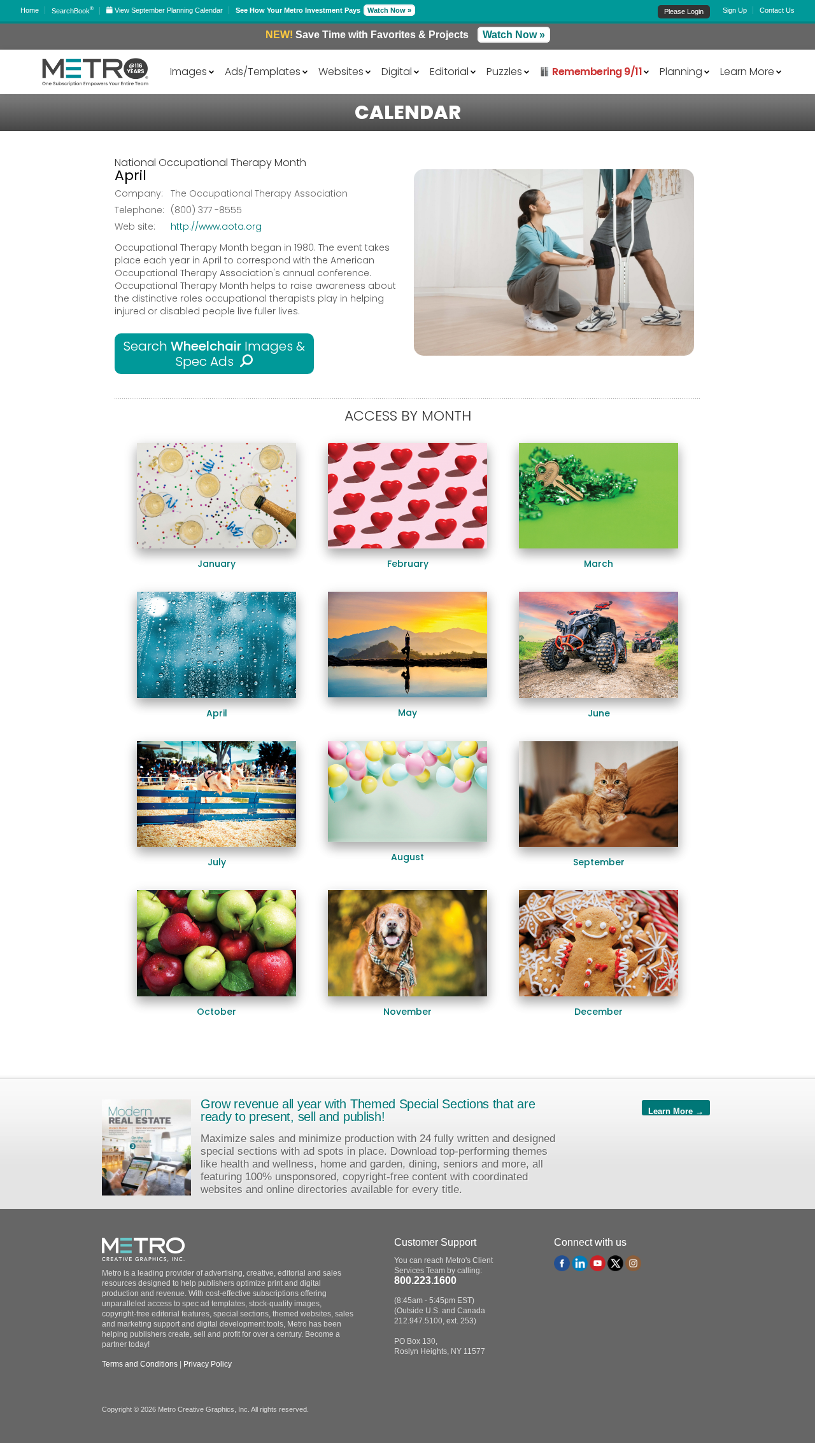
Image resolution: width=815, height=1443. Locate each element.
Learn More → (676, 1110)
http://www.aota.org (216, 226)
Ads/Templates (263, 71)
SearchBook (73, 11)
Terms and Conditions (140, 1364)
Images (188, 71)
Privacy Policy (207, 1364)
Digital (396, 71)
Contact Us (777, 10)
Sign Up (735, 10)
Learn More (747, 71)
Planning (681, 71)
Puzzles (504, 71)
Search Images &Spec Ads (214, 353)
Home (29, 10)
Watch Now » (389, 10)
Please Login (684, 11)
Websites (341, 71)
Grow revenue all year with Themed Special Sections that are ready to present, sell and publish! (368, 1110)
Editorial (449, 71)
